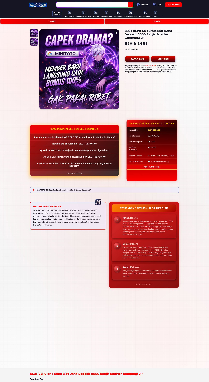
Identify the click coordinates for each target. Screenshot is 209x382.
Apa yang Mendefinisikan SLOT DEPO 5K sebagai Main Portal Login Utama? (74, 137)
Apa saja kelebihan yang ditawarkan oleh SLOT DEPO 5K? (74, 157)
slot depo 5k (151, 65)
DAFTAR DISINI (137, 59)
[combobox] (92, 4)
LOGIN (52, 21)
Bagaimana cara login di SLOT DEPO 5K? (74, 144)
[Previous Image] (41, 69)
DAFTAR (157, 21)
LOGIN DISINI (163, 59)
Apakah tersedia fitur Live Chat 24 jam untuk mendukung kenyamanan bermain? (74, 164)
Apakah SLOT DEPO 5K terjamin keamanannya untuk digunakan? (74, 150)
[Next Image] (117, 69)
